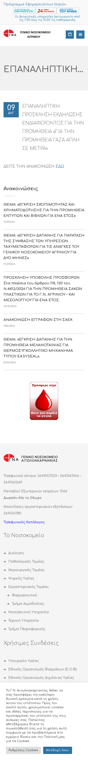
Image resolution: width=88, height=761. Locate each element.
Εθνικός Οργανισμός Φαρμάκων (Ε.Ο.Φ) (42, 669)
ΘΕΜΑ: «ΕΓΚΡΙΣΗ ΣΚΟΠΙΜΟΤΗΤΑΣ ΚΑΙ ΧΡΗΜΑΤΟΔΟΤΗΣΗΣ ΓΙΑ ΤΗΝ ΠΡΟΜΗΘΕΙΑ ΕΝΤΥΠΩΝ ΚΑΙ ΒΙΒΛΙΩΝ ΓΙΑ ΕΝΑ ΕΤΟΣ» (44, 210)
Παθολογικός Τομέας (26, 561)
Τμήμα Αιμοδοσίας (28, 603)
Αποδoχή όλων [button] (57, 750)
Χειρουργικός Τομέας (26, 570)
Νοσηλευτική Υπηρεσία (28, 612)
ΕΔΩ (60, 166)
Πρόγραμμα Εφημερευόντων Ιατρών (35, 4)
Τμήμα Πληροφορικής (26, 629)
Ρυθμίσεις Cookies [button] (23, 750)
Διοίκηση (16, 553)
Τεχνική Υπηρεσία (23, 620)
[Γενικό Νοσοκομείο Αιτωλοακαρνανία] (30, 34)
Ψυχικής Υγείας (21, 578)
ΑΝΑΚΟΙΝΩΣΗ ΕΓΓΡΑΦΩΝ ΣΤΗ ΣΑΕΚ (38, 320)
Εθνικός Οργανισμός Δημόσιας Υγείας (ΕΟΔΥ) (41, 682)
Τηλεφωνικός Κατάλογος (24, 522)
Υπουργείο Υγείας (23, 661)
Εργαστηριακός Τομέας (28, 587)
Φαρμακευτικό (24, 595)
